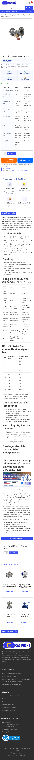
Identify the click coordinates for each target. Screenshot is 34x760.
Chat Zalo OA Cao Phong (9, 729)
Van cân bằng (21, 15)
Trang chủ (4, 15)
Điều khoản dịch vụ (7, 699)
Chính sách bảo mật (8, 704)
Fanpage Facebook (8, 732)
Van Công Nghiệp (12, 15)
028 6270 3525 (11, 676)
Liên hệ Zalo (25, 711)
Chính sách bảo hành (8, 710)
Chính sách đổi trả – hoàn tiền (11, 696)
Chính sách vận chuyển (9, 707)
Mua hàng (11, 153)
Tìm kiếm (28, 8)
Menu (30, 12)
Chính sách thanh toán (8, 701)
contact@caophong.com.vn (14, 673)
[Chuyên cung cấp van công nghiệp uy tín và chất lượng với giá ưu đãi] (8, 2)
